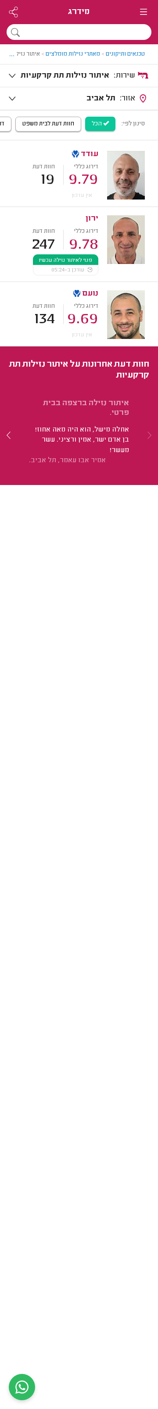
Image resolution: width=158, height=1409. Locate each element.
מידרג (79, 12)
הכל (97, 124)
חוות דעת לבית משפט (48, 124)
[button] (9, 435)
